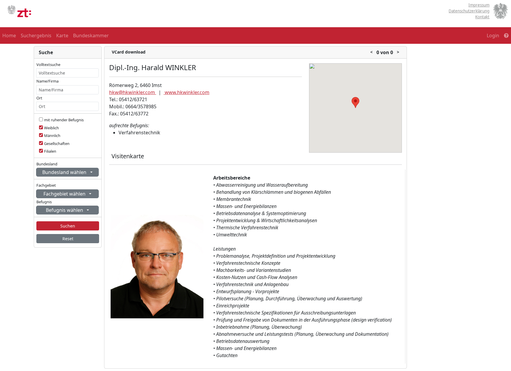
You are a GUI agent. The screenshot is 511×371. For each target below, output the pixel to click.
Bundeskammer (91, 35)
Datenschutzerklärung (469, 11)
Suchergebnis (36, 35)
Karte (62, 35)
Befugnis (44, 201)
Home (9, 35)
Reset (67, 238)
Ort (39, 98)
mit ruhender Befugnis (64, 119)
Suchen (67, 226)
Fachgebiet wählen (65, 194)
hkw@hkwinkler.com (132, 92)
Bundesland (46, 164)
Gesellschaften (56, 143)
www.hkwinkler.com (186, 92)
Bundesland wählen (65, 172)
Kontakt (482, 17)
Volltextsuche (48, 64)
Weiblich (51, 127)
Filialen (50, 151)
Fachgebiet (46, 185)
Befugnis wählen (65, 210)
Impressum (478, 5)
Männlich (52, 135)
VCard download (128, 52)
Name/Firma (47, 81)
